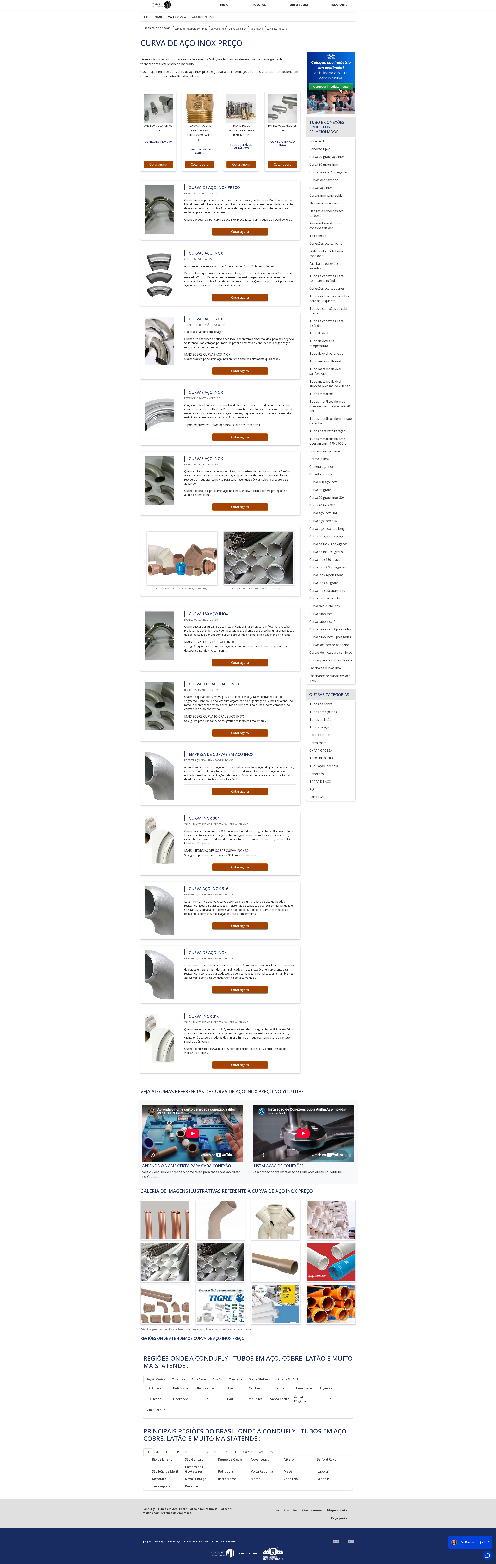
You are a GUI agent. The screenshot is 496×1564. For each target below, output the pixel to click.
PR (187, 1452)
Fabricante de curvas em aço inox (329, 678)
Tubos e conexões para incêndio (326, 323)
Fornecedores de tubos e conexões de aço (327, 225)
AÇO (312, 789)
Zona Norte (178, 1379)
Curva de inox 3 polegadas (328, 544)
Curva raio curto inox (324, 606)
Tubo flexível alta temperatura (321, 343)
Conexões (316, 774)
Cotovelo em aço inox (324, 451)
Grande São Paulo (259, 1379)
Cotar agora (158, 164)
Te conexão (317, 236)
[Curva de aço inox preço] (158, 108)
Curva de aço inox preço (326, 536)
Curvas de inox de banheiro (329, 645)
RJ (148, 1452)
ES (167, 1452)
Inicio (224, 5)
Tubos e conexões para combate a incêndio (326, 278)
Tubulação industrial (324, 766)
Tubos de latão (320, 719)
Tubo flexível (256, 28)
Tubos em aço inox (323, 712)
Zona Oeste (199, 1379)
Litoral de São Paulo (287, 1379)
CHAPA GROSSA (320, 750)
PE (215, 1452)
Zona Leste (235, 1379)
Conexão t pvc (319, 149)
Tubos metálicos (321, 394)
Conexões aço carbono (326, 243)
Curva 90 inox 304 (322, 505)
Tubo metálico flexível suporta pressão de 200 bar (329, 383)
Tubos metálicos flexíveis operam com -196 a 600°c (327, 441)
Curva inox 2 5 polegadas (327, 567)
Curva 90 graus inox (323, 164)
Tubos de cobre (320, 704)
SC (196, 1452)
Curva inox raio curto (324, 598)
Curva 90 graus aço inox (326, 157)
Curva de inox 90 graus (326, 552)
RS (206, 1452)
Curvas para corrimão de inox (330, 660)
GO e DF (248, 1452)
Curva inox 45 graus (323, 583)
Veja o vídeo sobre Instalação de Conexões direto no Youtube (297, 1172)
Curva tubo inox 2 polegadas (330, 629)
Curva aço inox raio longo (328, 528)
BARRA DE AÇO (320, 781)
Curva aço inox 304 (323, 513)
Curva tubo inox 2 (322, 621)
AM (261, 1452)
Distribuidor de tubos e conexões (326, 253)
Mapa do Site (337, 1510)
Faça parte (339, 5)
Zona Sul (217, 1379)
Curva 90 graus (320, 490)
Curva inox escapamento (327, 590)
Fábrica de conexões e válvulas (325, 265)
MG (158, 1452)
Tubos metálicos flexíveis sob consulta (330, 420)
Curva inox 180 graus (324, 559)
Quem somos (299, 5)
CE (235, 1452)
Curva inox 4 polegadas (326, 575)
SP (177, 1452)
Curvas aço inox (320, 188)
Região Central (156, 1379)
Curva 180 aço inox (323, 482)
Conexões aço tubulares (326, 288)
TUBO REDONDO (322, 758)
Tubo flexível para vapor (327, 353)
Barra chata (317, 743)
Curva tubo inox (237, 28)
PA (271, 1452)
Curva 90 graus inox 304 (326, 497)
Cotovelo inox (218, 28)
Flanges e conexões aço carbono (326, 213)
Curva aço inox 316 (276, 28)
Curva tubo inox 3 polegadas (330, 637)
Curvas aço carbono (323, 180)
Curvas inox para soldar (326, 195)
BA (225, 1452)
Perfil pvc (316, 797)
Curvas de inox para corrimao (190, 28)
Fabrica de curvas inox (325, 668)
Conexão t (316, 141)
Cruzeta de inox (320, 474)
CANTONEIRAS (320, 735)
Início (274, 1510)
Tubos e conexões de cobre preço (329, 310)
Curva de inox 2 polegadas (328, 172)
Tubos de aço (319, 727)
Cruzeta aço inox (321, 466)
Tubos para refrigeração (327, 431)
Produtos (258, 5)
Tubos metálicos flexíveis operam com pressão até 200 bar (330, 406)
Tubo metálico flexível (325, 361)
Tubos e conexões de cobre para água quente (329, 298)
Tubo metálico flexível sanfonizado (325, 371)
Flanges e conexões (323, 203)
